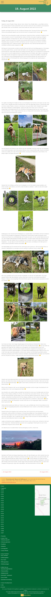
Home (2, 486)
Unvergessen (4, 548)
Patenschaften (4, 571)
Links (2, 585)
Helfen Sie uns (4, 567)
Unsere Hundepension (6, 582)
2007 (2, 533)
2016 (2, 513)
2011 (2, 524)
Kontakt (3, 587)
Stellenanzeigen (5, 564)
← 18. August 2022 (6, 472)
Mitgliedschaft (4, 573)
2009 (2, 528)
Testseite (3, 536)
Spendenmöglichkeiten (6, 568)
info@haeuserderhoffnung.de (9, 482)
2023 (2, 500)
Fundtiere (3, 544)
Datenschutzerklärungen (41, 504)
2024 (2, 502)
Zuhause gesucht (5, 539)
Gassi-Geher (4, 577)
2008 (2, 530)
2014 (2, 517)
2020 (2, 492)
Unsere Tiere (4, 538)
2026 (2, 496)
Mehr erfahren (27, 595)
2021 (2, 494)
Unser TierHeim (5, 553)
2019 (2, 490)
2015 (2, 515)
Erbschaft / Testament (6, 575)
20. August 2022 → (44, 472)
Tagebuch (3, 488)
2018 (2, 509)
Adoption (3, 546)
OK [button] (22, 595)
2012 (2, 522)
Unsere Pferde (4, 550)
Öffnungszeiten (4, 561)
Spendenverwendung (6, 579)
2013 (2, 520)
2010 (2, 526)
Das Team (3, 559)
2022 (2, 498)
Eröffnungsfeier (4, 557)
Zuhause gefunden (5, 542)
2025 (2, 505)
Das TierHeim (4, 555)
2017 (2, 511)
